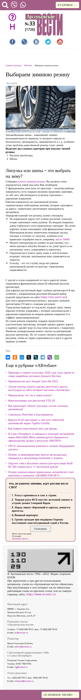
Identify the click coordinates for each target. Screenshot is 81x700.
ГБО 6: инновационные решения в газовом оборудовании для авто (41, 447)
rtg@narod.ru (21, 667)
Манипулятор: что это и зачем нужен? (30, 395)
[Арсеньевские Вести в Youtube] (60, 42)
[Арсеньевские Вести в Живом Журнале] (24, 42)
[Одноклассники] (15, 357)
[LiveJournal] (36, 357)
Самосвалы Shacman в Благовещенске (30, 414)
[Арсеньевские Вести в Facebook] (12, 42)
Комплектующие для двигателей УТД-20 (31, 400)
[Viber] (49, 357)
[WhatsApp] (56, 357)
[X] (29, 357)
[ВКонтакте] (8, 357)
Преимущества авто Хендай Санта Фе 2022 (33, 381)
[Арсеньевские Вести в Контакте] (36, 42)
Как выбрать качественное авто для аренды (32, 428)
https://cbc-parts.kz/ (53, 297)
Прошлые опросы (20, 538)
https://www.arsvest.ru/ (41, 594)
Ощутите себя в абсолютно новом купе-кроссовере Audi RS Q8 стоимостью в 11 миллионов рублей (40, 465)
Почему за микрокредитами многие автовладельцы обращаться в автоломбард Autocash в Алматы (37, 456)
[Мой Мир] (22, 357)
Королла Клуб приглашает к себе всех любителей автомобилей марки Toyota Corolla (36, 421)
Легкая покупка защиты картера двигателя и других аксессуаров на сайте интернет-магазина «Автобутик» (39, 388)
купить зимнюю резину (31, 181)
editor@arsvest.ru (23, 646)
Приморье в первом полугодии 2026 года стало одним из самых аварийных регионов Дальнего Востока (41, 374)
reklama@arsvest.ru (24, 681)
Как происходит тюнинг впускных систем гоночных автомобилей (38, 407)
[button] (67, 5)
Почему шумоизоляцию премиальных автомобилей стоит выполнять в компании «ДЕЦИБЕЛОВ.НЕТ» (41, 473)
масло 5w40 (63, 239)
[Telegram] (42, 357)
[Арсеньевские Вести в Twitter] (48, 42)
